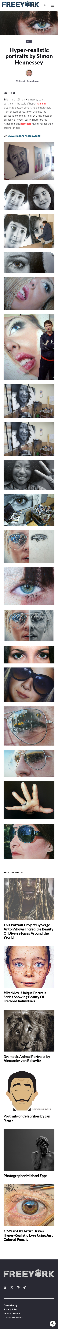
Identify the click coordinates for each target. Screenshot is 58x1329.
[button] (45, 5)
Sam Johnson (33, 81)
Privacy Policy (11, 1309)
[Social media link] (5, 1287)
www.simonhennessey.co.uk (24, 135)
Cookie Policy (10, 1305)
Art (29, 41)
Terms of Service (12, 1313)
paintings (25, 123)
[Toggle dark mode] (53, 1324)
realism (41, 103)
